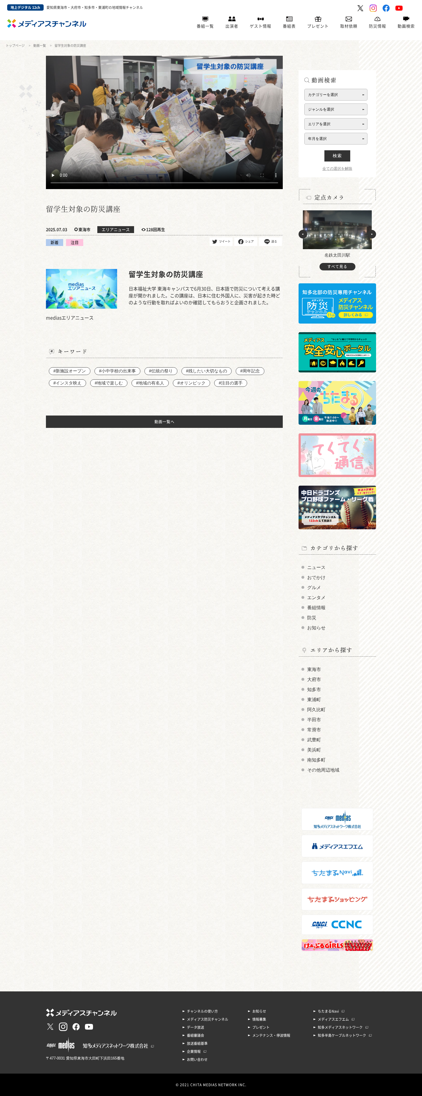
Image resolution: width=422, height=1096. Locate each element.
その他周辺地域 (323, 770)
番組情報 (316, 607)
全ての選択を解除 (337, 168)
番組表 (289, 26)
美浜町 (314, 749)
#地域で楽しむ (109, 382)
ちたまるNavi (328, 1011)
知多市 (314, 689)
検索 (337, 155)
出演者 (231, 26)
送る (274, 241)
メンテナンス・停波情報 (271, 1035)
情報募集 (259, 1019)
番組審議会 (195, 1035)
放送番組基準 (197, 1043)
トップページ (15, 45)
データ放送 (195, 1027)
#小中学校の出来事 (117, 370)
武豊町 (314, 739)
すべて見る (337, 266)
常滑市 (314, 729)
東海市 (314, 669)
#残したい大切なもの (206, 370)
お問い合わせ (197, 1059)
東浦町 (314, 699)
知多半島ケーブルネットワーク (342, 1035)
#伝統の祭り (161, 370)
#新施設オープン (69, 370)
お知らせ (316, 627)
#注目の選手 (231, 382)
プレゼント (318, 26)
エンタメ (316, 597)
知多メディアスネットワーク (340, 1027)
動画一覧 (39, 45)
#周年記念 (250, 370)
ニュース (316, 567)
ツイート (225, 241)
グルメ (314, 587)
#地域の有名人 (150, 382)
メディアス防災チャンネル (207, 1019)
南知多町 (316, 759)
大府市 (314, 679)
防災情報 (377, 26)
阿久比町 (316, 709)
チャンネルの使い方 (202, 1011)
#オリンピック (191, 382)
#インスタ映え (67, 382)
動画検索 (406, 26)
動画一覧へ (164, 422)
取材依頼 (348, 26)
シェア (249, 241)
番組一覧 (205, 26)
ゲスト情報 (260, 26)
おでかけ (316, 577)
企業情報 (194, 1051)
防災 (311, 617)
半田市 (314, 719)
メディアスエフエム (333, 1019)
